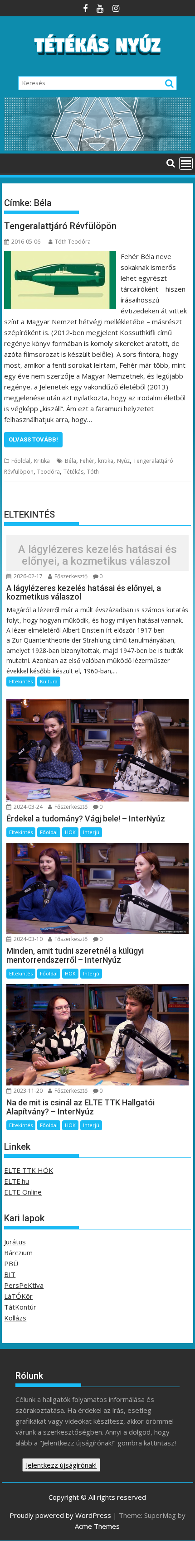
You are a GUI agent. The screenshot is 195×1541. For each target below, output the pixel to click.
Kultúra (49, 681)
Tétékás (73, 471)
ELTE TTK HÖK (28, 1170)
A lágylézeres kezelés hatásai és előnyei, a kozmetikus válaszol (97, 555)
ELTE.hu (16, 1181)
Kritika (42, 461)
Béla (70, 461)
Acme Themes (97, 1526)
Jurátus (15, 1241)
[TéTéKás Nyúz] (97, 148)
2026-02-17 (27, 576)
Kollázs (15, 1317)
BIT (9, 1274)
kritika (105, 461)
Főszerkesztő (70, 576)
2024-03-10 (27, 939)
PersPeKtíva (24, 1285)
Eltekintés (21, 681)
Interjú (91, 832)
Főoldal (20, 461)
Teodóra (48, 471)
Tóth (93, 471)
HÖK (70, 832)
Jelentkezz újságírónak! (61, 1464)
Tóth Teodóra (73, 241)
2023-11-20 (27, 1091)
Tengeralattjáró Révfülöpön (60, 226)
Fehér (87, 461)
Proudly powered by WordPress (60, 1515)
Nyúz (123, 461)
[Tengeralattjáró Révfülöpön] (60, 256)
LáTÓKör (18, 1296)
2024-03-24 (27, 807)
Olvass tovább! (33, 439)
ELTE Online (23, 1191)
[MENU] (186, 163)
